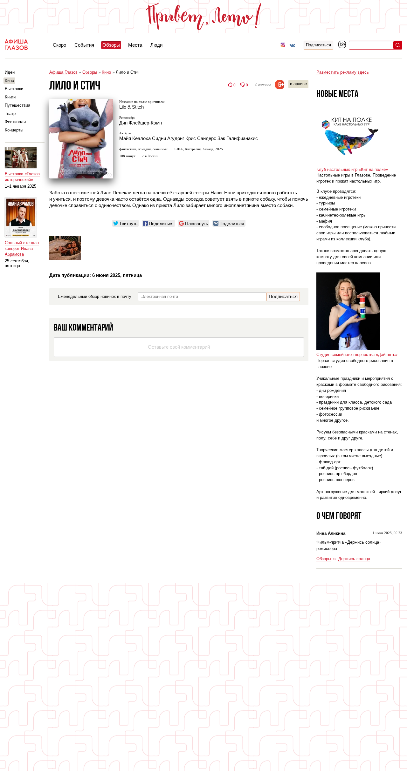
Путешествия (17, 105)
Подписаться (318, 45)
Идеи (10, 72)
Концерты (14, 130)
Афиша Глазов (63, 72)
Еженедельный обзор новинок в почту (94, 296)
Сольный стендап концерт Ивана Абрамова (22, 248)
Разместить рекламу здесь (342, 72)
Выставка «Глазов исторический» (22, 176)
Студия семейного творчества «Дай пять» (356, 354)
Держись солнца (354, 558)
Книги (10, 97)
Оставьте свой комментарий (179, 347)
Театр (10, 113)
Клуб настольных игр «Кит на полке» (352, 169)
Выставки (14, 88)
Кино (106, 72)
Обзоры (89, 72)
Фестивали (15, 121)
